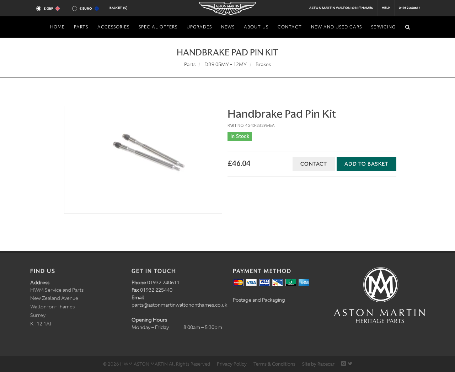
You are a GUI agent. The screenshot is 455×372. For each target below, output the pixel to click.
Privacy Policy (232, 364)
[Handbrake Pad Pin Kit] (143, 160)
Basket (118, 8)
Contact (313, 164)
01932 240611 (410, 8)
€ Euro (86, 8)
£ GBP (48, 8)
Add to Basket (366, 164)
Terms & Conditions (274, 364)
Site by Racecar (318, 364)
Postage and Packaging (259, 300)
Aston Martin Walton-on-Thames (341, 8)
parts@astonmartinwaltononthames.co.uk (179, 305)
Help (386, 8)
